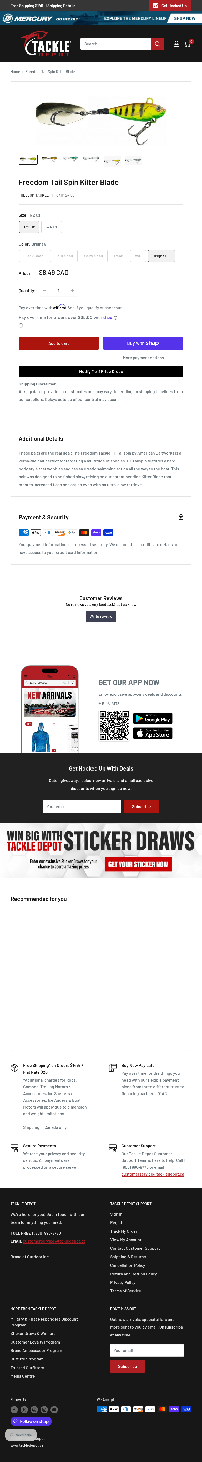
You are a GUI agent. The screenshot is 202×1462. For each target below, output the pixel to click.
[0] (187, 44)
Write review (101, 616)
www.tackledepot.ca (27, 1445)
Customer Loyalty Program (35, 1341)
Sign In (116, 1213)
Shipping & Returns (128, 1256)
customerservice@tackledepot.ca (153, 1173)
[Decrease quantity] (44, 290)
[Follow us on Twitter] (24, 1409)
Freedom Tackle (34, 195)
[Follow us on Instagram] (44, 1409)
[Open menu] (13, 44)
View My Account (126, 1239)
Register (118, 1222)
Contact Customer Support (135, 1247)
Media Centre (23, 1375)
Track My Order (123, 1231)
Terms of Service (125, 1290)
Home (15, 71)
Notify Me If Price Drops (101, 371)
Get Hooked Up (174, 5)
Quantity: (27, 290)
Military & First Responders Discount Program (44, 1321)
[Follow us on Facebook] (14, 1409)
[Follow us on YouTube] (54, 1409)
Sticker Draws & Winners (33, 1333)
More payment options (143, 357)
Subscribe (141, 806)
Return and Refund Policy (133, 1273)
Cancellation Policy (127, 1265)
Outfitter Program (27, 1358)
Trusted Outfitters (27, 1367)
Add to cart (58, 343)
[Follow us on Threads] (34, 1409)
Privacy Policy (122, 1282)
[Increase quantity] (72, 290)
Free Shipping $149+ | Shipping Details (43, 5)
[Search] (157, 44)
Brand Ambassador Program (36, 1350)
